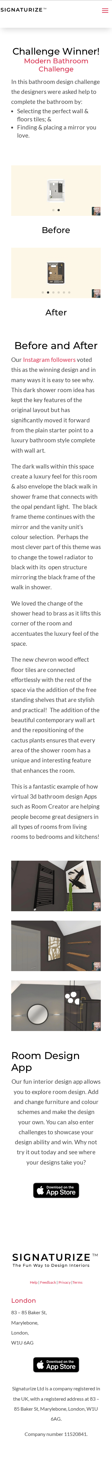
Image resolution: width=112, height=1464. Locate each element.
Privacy (64, 1282)
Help (34, 1282)
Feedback (48, 1282)
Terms (77, 1282)
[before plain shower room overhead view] (56, 215)
